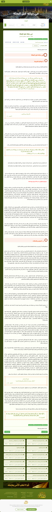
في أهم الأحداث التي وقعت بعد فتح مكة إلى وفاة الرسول (13, 475)
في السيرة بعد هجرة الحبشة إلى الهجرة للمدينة (15, 468)
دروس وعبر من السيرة (39, 42)
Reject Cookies (20, 509)
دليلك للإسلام (29, 496)
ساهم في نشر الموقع (29, 493)
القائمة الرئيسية (26, 1)
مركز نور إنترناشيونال (23, 496)
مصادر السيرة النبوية (42, 447)
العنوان (42, 23)
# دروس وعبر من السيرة (38, 39)
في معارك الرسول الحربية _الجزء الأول (16, 461)
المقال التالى (7, 432)
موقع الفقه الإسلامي (23, 493)
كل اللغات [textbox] (22, 25)
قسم (42, 26)
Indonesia (36, 45)
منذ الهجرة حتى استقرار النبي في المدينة (16, 440)
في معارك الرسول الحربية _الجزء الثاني (39, 475)
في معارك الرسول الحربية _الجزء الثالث (39, 440)
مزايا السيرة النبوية (20, 447)
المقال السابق (44, 432)
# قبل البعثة (45, 39)
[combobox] (32, 25)
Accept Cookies (31, 509)
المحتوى (42, 25)
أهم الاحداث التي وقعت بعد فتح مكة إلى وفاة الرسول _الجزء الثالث (34, 461)
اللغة (3, 1)
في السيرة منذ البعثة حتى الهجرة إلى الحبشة (38, 468)
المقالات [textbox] (33, 25)
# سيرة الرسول (31, 39)
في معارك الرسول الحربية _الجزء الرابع (39, 454)
